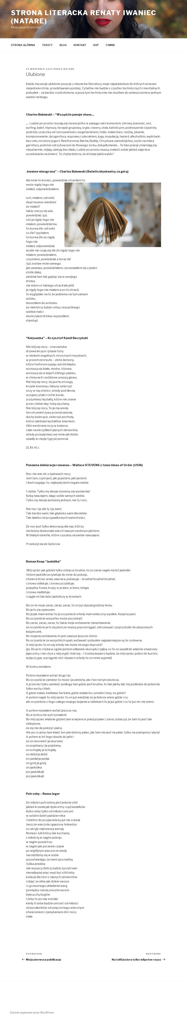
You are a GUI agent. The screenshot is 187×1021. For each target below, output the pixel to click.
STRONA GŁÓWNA (23, 45)
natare (69, 69)
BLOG (63, 45)
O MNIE (110, 45)
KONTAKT (80, 45)
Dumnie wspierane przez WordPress (32, 1012)
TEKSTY (47, 45)
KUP (96, 45)
